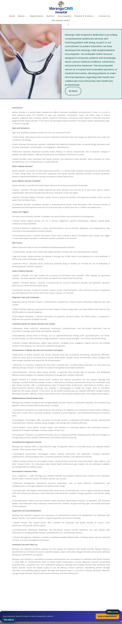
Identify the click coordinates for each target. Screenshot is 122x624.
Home (12, 16)
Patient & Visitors (83, 16)
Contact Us (104, 16)
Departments (36, 16)
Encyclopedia (64, 16)
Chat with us (9, 620)
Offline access (112, 612)
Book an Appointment (107, 616)
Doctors (51, 16)
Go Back (73, 91)
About (21, 16)
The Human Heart (61, 21)
